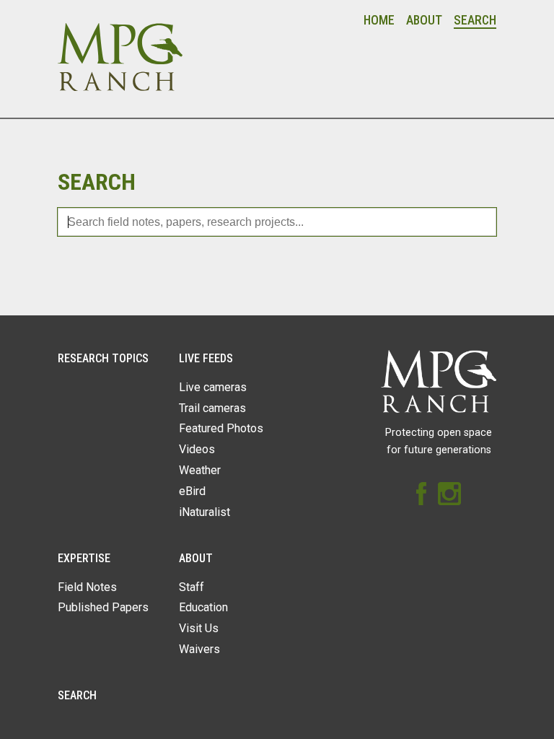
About (424, 20)
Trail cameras (212, 408)
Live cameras (213, 387)
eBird (192, 491)
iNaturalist (204, 512)
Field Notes (87, 587)
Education (203, 607)
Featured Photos (221, 428)
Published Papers (103, 607)
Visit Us (199, 628)
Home (379, 20)
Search (475, 20)
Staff (191, 587)
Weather (200, 470)
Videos (197, 449)
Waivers (199, 649)
